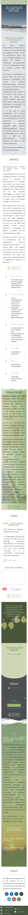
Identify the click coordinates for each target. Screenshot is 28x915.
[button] (17, 2)
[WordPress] (19, 899)
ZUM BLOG (12, 560)
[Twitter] (9, 899)
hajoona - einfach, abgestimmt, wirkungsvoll (14, 839)
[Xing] (16, 894)
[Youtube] (14, 899)
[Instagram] (21, 894)
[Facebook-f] (7, 894)
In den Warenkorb (14, 705)
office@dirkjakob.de (15, 888)
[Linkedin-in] (11, 894)
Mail (6, 888)
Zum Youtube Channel (16, 589)
